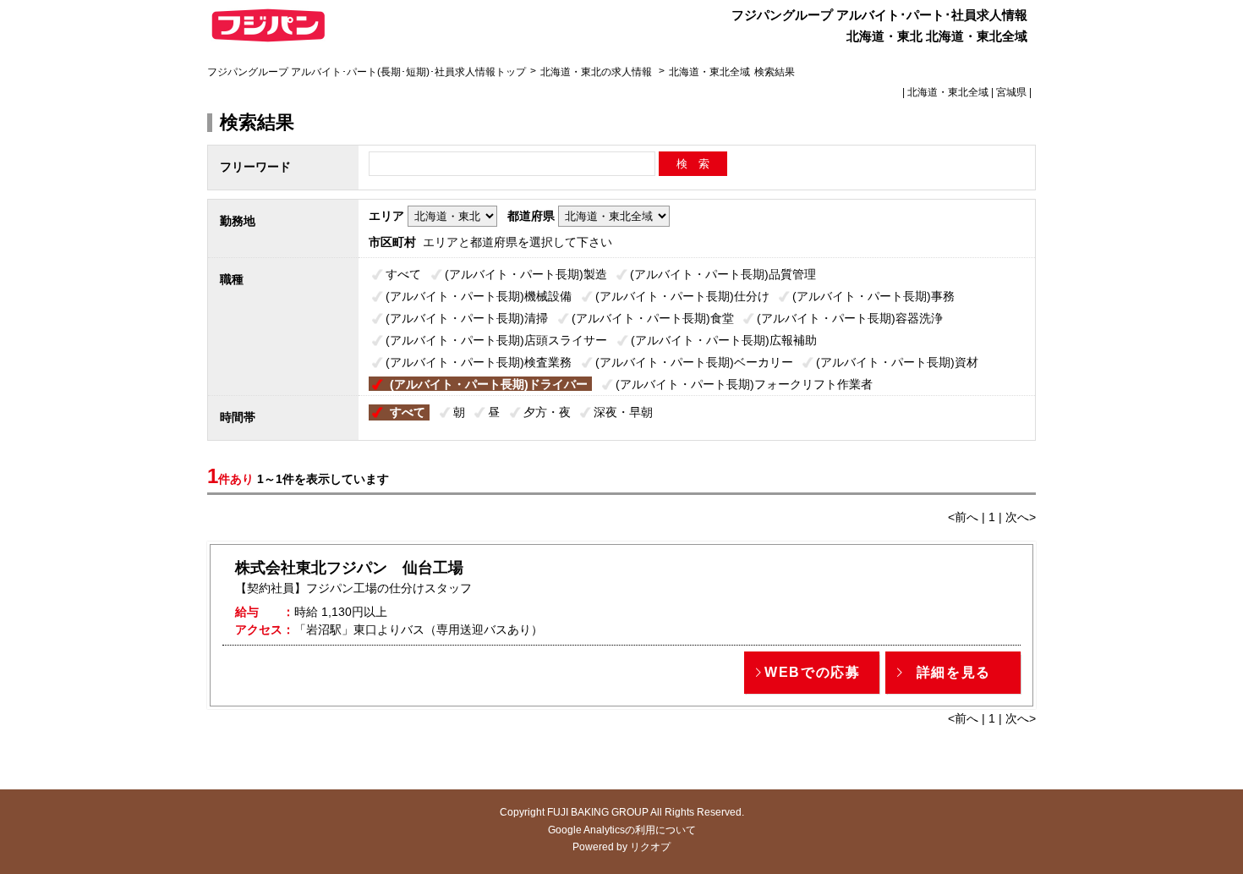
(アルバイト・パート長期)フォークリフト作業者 (744, 384)
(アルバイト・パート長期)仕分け (682, 296)
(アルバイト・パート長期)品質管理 (723, 274)
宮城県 (1011, 92)
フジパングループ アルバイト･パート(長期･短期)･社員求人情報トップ (366, 72)
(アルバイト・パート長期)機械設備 (479, 296)
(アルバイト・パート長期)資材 (897, 362)
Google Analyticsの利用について (622, 830)
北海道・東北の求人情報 (597, 72)
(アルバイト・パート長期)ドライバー (489, 384)
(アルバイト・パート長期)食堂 (653, 318)
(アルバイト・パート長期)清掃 (467, 318)
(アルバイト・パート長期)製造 (526, 274)
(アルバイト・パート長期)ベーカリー (694, 362)
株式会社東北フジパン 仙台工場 (349, 567)
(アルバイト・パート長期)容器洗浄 (850, 318)
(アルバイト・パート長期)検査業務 (479, 362)
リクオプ (650, 847)
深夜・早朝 (623, 412)
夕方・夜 (547, 412)
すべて (403, 274)
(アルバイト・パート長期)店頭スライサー (496, 340)
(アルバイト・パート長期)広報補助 (724, 340)
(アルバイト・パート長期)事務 (873, 296)
